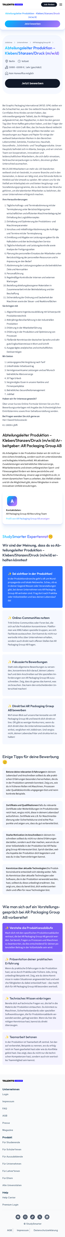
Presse (6, 1123)
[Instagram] (25, 1217)
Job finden (49, 4)
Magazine (7, 1130)
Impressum (8, 1101)
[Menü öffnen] (61, 4)
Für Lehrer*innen (11, 1171)
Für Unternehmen (11, 1163)
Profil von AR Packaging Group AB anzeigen (28, 518)
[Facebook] (18, 1217)
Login (5, 1094)
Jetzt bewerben (32, 23)
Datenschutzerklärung (46, 1230)
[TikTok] (32, 1217)
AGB (4, 1115)
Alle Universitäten (12, 1185)
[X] (39, 1217)
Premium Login (10, 1204)
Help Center (8, 1197)
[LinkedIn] (47, 1217)
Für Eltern (7, 1178)
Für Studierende (11, 1142)
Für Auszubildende (12, 1156)
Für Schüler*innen (11, 1149)
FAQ (4, 1108)
